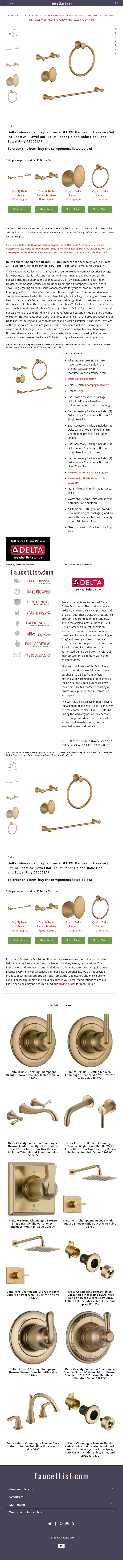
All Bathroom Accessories (52, 244)
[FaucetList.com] (61, 3)
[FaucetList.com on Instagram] (67, 1524)
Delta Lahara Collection (88, 252)
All (35, 244)
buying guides (66, 984)
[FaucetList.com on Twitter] (50, 1524)
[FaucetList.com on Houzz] (72, 1524)
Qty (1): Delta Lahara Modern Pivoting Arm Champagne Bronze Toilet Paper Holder (46, 195)
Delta (11, 126)
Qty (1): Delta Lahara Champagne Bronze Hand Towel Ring (100, 195)
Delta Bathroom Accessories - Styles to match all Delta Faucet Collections (65, 248)
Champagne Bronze (97, 385)
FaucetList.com (65, 1537)
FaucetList (27, 564)
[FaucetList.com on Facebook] (55, 1524)
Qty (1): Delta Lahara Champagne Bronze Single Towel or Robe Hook (73, 195)
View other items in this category (88, 472)
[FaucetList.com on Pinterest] (61, 1524)
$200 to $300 (26, 244)
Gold (104, 252)
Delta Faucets (66, 252)
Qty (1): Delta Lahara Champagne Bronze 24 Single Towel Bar (19, 195)
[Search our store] (118, 3)
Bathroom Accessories (79, 244)
